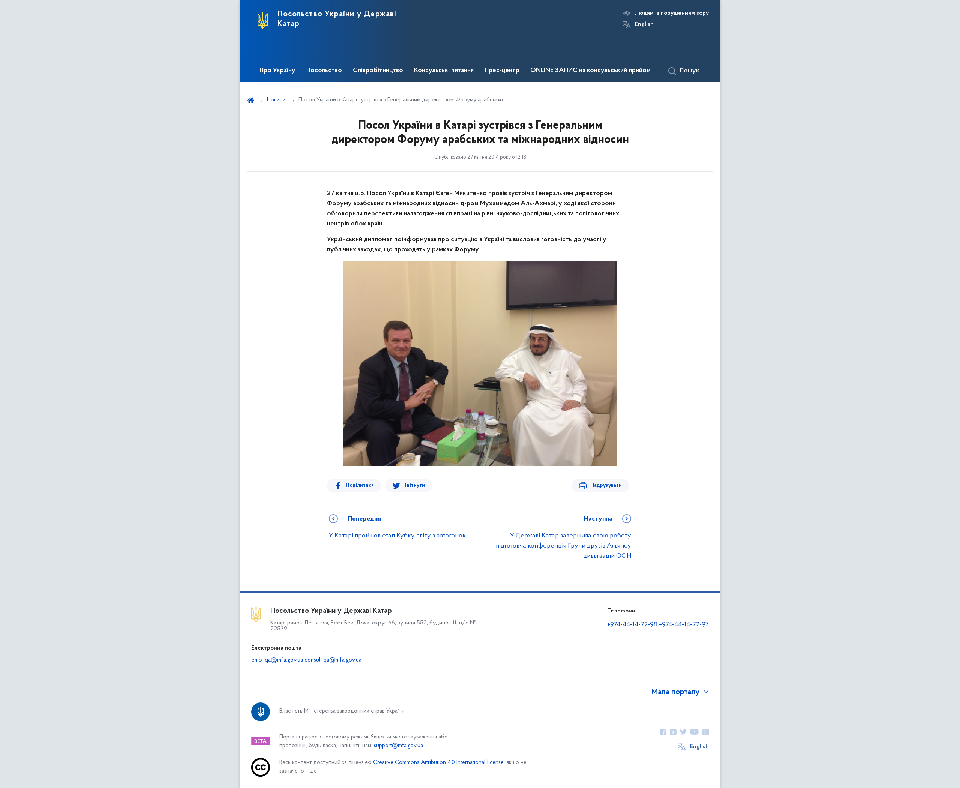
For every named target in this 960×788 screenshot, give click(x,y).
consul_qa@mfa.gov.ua (333, 660)
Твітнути (414, 485)
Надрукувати (606, 485)
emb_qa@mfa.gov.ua (277, 660)
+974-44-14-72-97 (684, 624)
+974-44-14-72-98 (632, 624)
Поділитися (360, 485)
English (644, 24)
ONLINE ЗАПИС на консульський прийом (590, 70)
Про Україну (278, 70)
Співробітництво (378, 70)
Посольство (324, 70)
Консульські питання (444, 70)
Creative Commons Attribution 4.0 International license (438, 762)
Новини (276, 100)
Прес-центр (501, 70)
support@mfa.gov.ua (398, 746)
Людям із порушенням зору (672, 13)
